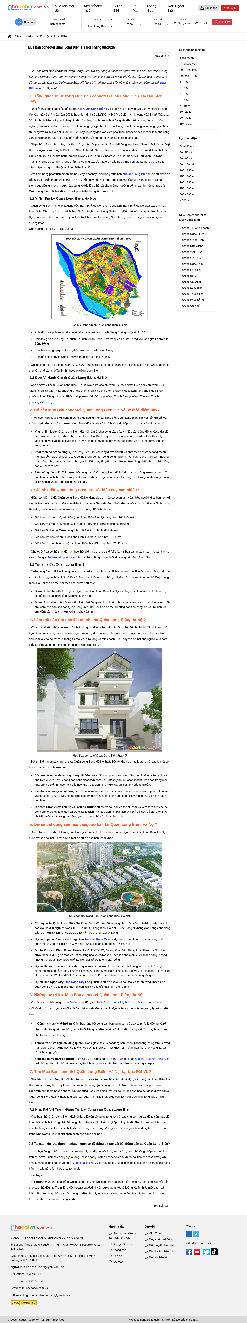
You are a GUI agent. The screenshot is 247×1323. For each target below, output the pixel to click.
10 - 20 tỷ (185, 111)
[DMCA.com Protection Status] (24, 1304)
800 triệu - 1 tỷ (188, 75)
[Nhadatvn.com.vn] (28, 10)
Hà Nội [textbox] (96, 19)
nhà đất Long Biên (135, 174)
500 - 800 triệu (189, 69)
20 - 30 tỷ (185, 117)
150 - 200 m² (187, 176)
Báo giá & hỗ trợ (122, 1244)
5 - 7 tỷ (184, 99)
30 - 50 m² (186, 152)
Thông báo (119, 1250)
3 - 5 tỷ (184, 93)
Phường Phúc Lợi (190, 269)
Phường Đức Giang (191, 245)
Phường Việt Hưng (191, 251)
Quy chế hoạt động (160, 1239)
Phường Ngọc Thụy (192, 233)
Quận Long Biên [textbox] (97, 26)
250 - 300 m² (187, 188)
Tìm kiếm (224, 21)
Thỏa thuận (187, 57)
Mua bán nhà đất (64, 8)
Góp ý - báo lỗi (157, 1257)
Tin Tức (135, 8)
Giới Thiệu (155, 1233)
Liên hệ (117, 1256)
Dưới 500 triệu (188, 63)
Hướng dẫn (117, 1226)
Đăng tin (231, 7)
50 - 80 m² (186, 158)
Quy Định (151, 1226)
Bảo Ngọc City (74, 982)
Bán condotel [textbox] (58, 23)
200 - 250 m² (187, 182)
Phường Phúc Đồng (192, 299)
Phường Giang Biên (192, 239)
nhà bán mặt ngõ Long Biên (152, 1058)
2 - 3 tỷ (184, 87)
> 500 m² (185, 200)
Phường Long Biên (191, 287)
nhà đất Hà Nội (85, 1162)
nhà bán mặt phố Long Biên (64, 557)
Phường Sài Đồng (190, 281)
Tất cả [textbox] (129, 23)
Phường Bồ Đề (189, 275)
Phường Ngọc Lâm (191, 263)
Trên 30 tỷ (186, 123)
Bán (18, 22)
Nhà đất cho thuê (93, 8)
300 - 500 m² (187, 194)
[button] (202, 8)
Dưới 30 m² (187, 146)
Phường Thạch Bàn (192, 293)
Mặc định (161, 55)
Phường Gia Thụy (190, 257)
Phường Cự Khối (190, 305)
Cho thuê (29, 22)
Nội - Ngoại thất (176, 8)
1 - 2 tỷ (184, 81)
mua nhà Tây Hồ (118, 1002)
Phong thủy (151, 8)
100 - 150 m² (187, 170)
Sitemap (117, 1262)
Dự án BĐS (118, 8)
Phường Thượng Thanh (194, 227)
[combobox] (59, 24)
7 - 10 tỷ (185, 105)
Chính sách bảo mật (161, 1251)
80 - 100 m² (187, 164)
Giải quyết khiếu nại (161, 1245)
